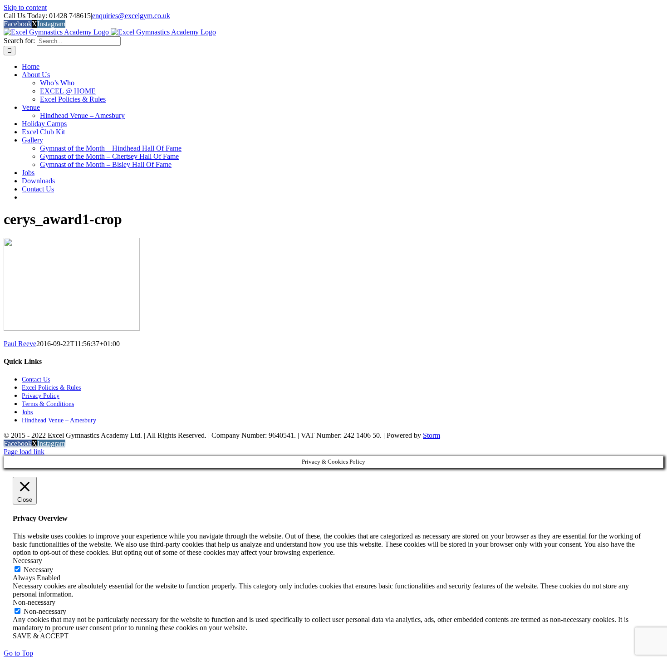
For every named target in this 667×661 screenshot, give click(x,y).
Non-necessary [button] (34, 602)
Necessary (38, 569)
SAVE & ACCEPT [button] (41, 636)
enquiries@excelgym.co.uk (131, 16)
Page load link (24, 451)
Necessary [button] (27, 560)
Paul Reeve (20, 344)
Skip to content (25, 7)
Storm (431, 435)
